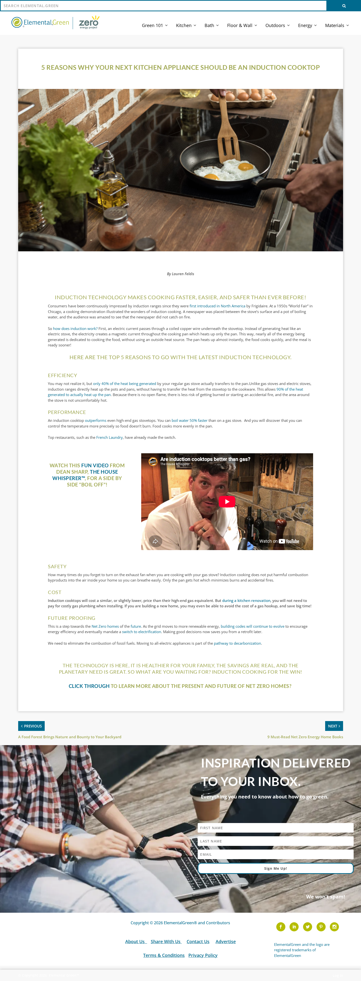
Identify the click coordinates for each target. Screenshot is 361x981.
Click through (89, 686)
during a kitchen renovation (246, 600)
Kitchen (184, 25)
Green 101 (152, 25)
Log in (338, 975)
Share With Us (166, 941)
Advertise (226, 941)
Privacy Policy (203, 955)
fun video (95, 465)
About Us (135, 941)
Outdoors (275, 25)
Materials (334, 25)
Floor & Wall (239, 25)
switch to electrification (141, 631)
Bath (209, 25)
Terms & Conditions (164, 955)
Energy (305, 25)
